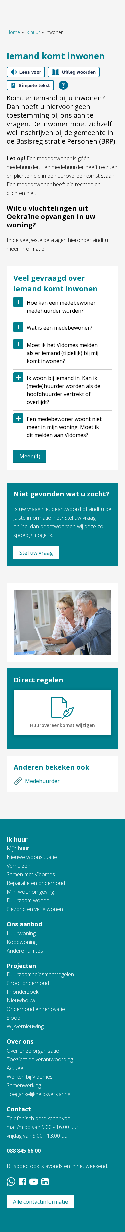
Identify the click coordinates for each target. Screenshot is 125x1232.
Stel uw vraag (36, 552)
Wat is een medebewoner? (59, 327)
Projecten (21, 965)
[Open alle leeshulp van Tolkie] (63, 85)
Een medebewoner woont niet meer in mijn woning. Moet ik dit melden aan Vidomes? (64, 427)
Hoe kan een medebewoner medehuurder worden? (61, 306)
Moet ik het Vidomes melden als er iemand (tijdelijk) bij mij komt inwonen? (62, 353)
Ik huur (33, 32)
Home (13, 32)
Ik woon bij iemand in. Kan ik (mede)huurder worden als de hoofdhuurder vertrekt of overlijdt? (63, 390)
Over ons (20, 1041)
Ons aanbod (24, 924)
